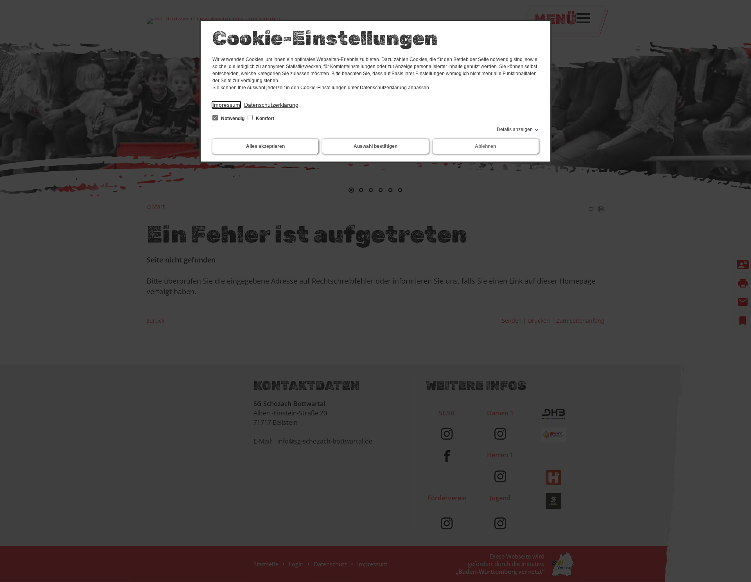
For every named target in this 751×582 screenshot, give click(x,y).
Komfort (264, 118)
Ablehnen (485, 146)
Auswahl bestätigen (375, 146)
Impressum (226, 105)
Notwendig (233, 118)
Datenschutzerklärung (271, 105)
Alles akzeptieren (265, 146)
